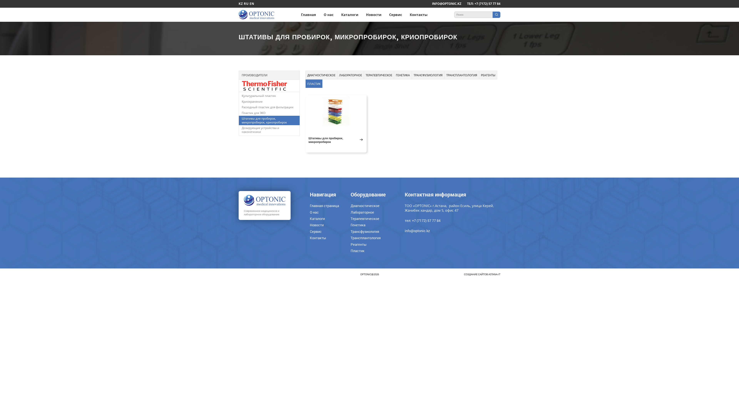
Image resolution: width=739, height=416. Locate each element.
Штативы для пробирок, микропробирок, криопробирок (264, 120)
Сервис (395, 14)
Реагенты (488, 75)
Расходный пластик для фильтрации (267, 107)
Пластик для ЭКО (254, 113)
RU (246, 4)
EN (252, 4)
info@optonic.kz (446, 4)
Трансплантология (461, 75)
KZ (241, 4)
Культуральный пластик (259, 96)
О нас (329, 14)
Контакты (418, 14)
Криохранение (252, 101)
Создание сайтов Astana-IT (482, 274)
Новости (373, 14)
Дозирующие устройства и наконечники (260, 130)
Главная (308, 14)
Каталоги (349, 14)
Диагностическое (321, 75)
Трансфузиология (428, 75)
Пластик (314, 84)
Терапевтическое (379, 75)
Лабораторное (350, 75)
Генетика (403, 75)
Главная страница (324, 205)
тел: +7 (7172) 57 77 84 (483, 4)
